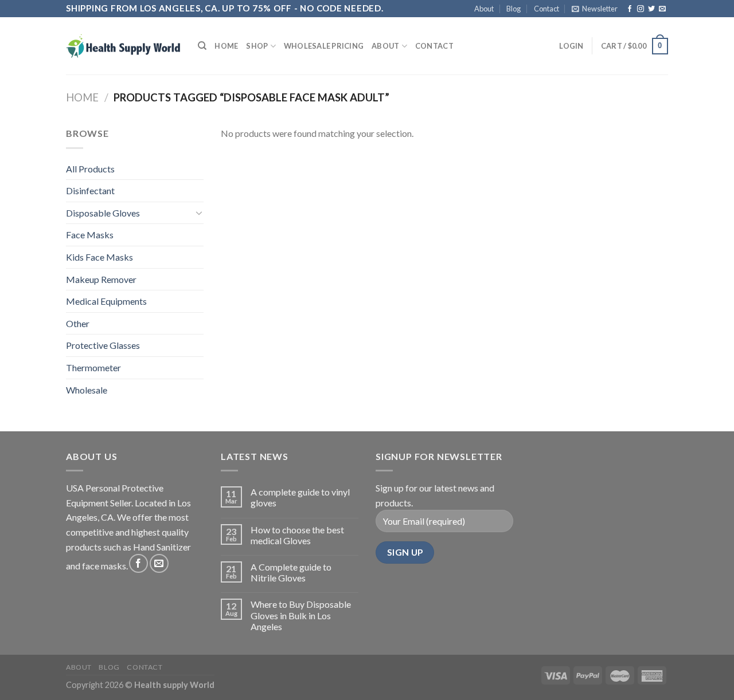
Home (226, 45)
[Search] (202, 46)
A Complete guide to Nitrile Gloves (291, 572)
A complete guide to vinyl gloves (300, 497)
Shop (257, 45)
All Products (90, 168)
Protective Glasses (103, 345)
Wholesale (86, 389)
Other (77, 323)
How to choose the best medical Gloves (297, 535)
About (484, 8)
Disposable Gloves (103, 212)
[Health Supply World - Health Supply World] (123, 46)
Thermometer (93, 367)
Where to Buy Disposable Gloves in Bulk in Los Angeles (301, 615)
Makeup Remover (101, 279)
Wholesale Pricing (324, 45)
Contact (546, 8)
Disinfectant (90, 190)
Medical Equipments (106, 301)
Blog (513, 8)
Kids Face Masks (99, 256)
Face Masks (90, 234)
